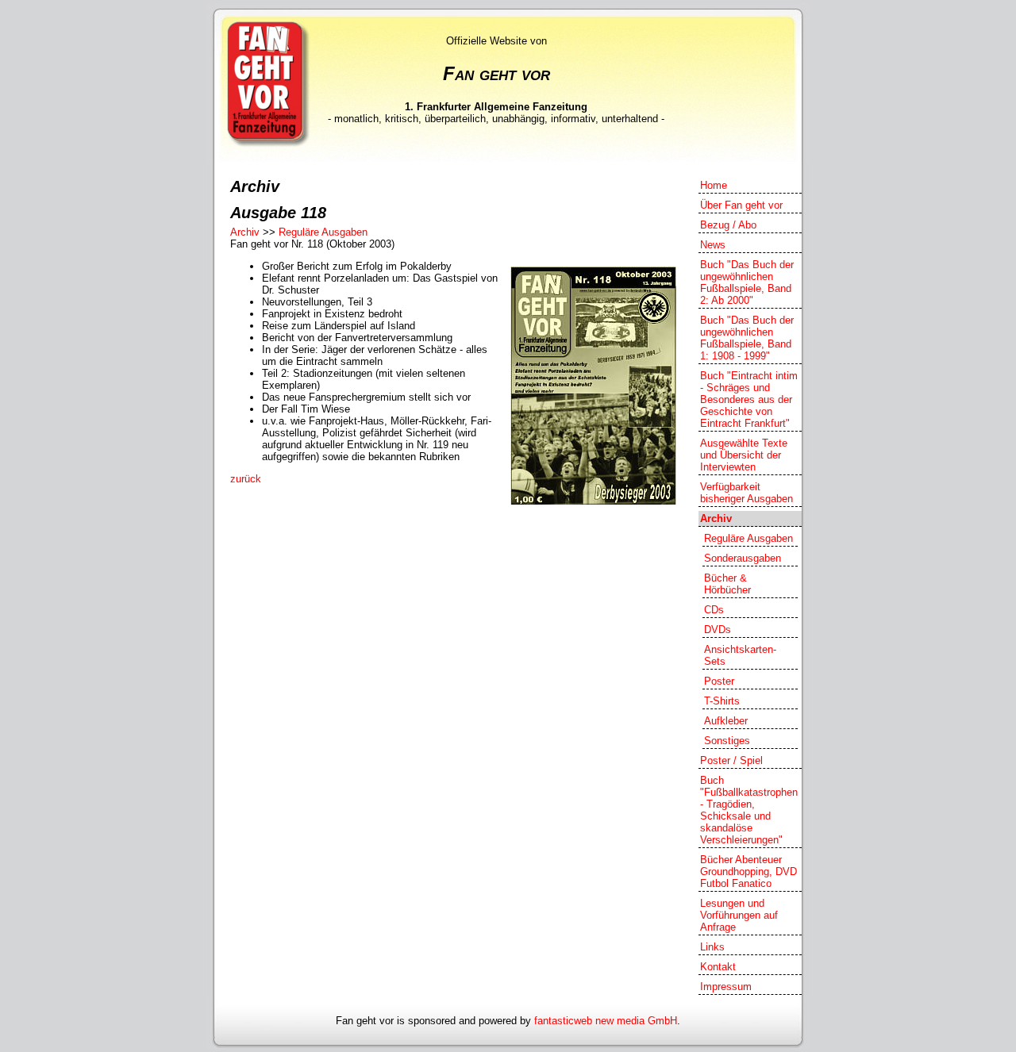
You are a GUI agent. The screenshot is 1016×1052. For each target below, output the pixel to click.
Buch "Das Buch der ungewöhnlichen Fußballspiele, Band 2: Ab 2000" (747, 282)
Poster (719, 681)
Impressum (726, 986)
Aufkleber (726, 721)
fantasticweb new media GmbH (605, 1021)
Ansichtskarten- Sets (740, 655)
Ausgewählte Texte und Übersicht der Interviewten (743, 455)
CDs (714, 610)
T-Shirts (722, 701)
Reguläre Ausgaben (323, 232)
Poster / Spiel (731, 760)
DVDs (717, 629)
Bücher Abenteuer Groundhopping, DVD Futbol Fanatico (748, 871)
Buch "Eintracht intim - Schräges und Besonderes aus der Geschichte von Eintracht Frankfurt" (749, 399)
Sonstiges (727, 741)
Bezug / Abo (728, 225)
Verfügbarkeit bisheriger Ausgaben (746, 493)
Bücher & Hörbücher (727, 584)
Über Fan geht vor (741, 205)
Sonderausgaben (742, 558)
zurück (245, 479)
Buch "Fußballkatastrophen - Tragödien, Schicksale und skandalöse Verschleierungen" (749, 810)
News (712, 245)
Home (713, 185)
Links (712, 947)
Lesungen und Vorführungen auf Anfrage (739, 915)
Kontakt (718, 967)
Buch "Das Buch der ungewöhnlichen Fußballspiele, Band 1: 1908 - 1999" (747, 338)
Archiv (245, 232)
